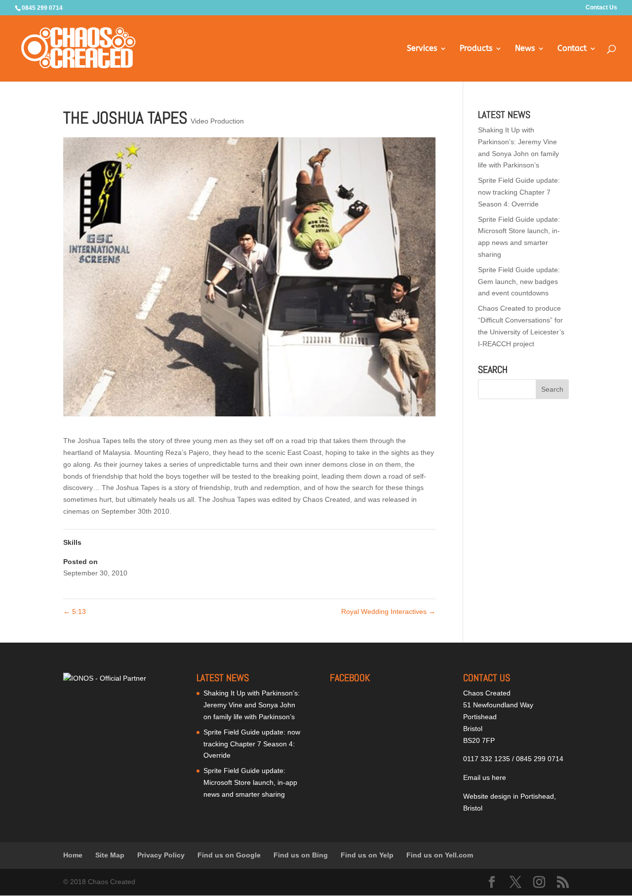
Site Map (109, 855)
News (525, 49)
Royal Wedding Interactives (388, 611)
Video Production (217, 121)
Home (72, 855)
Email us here (484, 777)
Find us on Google (229, 855)
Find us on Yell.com (439, 855)
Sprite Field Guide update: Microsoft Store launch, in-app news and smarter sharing (250, 782)
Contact (572, 49)
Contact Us (601, 7)
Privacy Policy (161, 855)
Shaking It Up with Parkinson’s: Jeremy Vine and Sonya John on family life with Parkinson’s (251, 705)
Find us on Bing (301, 855)
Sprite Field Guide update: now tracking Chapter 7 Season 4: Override (519, 192)
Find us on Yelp (367, 855)
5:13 (74, 611)
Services (422, 49)
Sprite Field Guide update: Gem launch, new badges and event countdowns (519, 281)
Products (476, 49)
